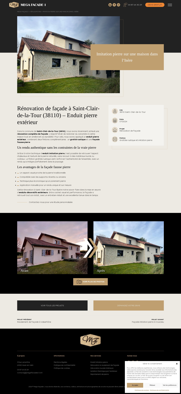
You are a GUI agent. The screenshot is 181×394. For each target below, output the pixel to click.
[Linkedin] (110, 4)
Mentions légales (60, 362)
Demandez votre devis (128, 305)
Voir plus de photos (93, 282)
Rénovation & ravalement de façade (104, 365)
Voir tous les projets (52, 305)
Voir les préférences (169, 385)
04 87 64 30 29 (135, 5)
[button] (177, 364)
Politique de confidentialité (159, 390)
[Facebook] (114, 4)
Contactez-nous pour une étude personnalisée (50, 202)
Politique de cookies (142, 390)
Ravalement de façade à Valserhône (34, 321)
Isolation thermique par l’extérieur (103, 371)
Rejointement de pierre (99, 374)
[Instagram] (118, 4)
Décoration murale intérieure (101, 368)
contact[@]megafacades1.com (29, 373)
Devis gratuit (155, 5)
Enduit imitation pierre (99, 362)
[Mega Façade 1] (27, 5)
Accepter (135, 385)
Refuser (152, 385)
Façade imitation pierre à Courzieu (148, 321)
